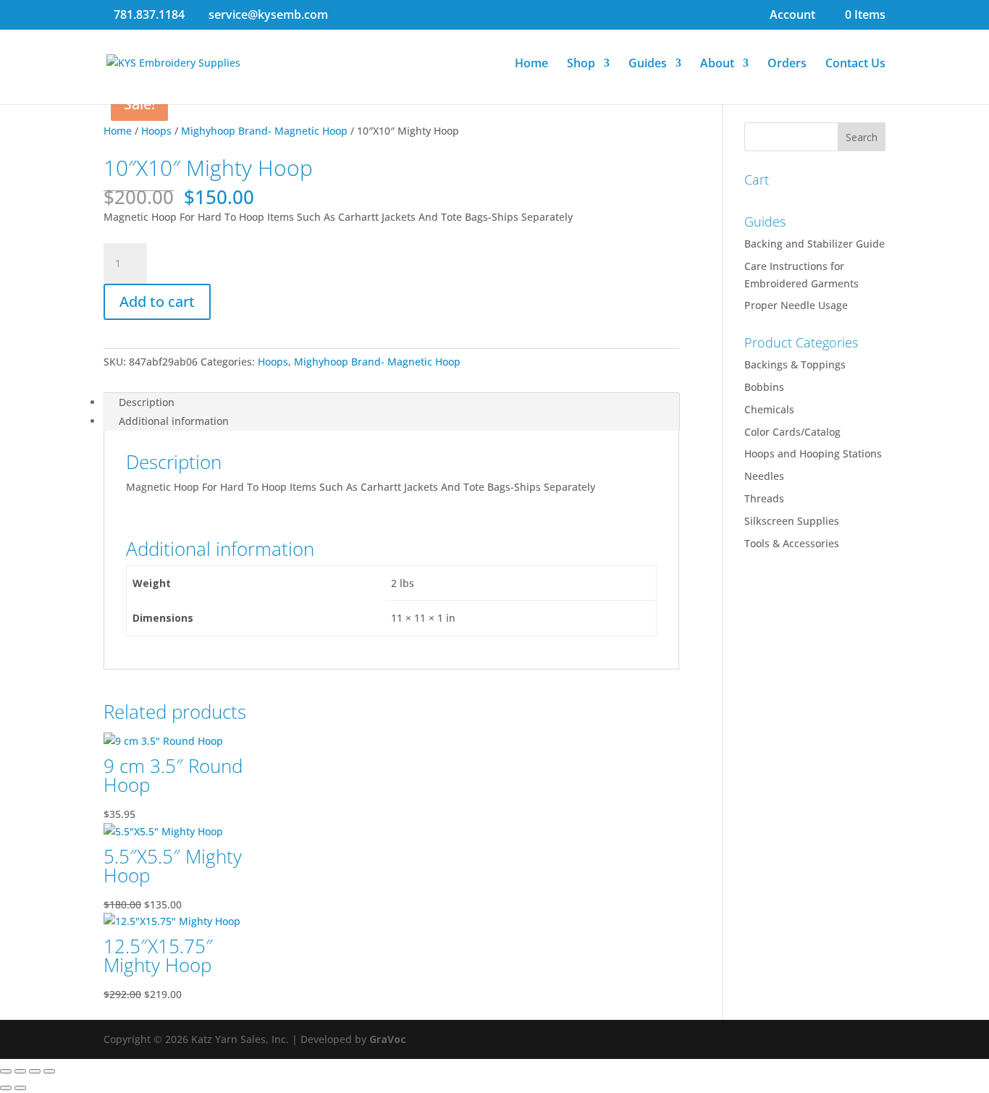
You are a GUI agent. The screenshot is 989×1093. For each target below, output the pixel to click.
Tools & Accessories (791, 543)
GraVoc (387, 1039)
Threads (764, 498)
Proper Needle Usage (796, 305)
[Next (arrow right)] (20, 1088)
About (717, 64)
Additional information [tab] (174, 421)
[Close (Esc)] (49, 1071)
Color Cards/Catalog (792, 432)
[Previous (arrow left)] (6, 1088)
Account (792, 15)
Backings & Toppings (795, 364)
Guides (647, 64)
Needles (764, 476)
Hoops (156, 131)
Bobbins (764, 387)
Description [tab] (146, 402)
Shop (581, 64)
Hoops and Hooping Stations (813, 453)
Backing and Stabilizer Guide (814, 243)
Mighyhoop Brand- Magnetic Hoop (264, 131)
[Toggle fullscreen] (20, 1071)
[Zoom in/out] (6, 1071)
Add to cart (157, 301)
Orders (787, 64)
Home (531, 64)
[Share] (35, 1071)
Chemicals (769, 409)
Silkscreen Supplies (791, 521)
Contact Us (855, 64)
